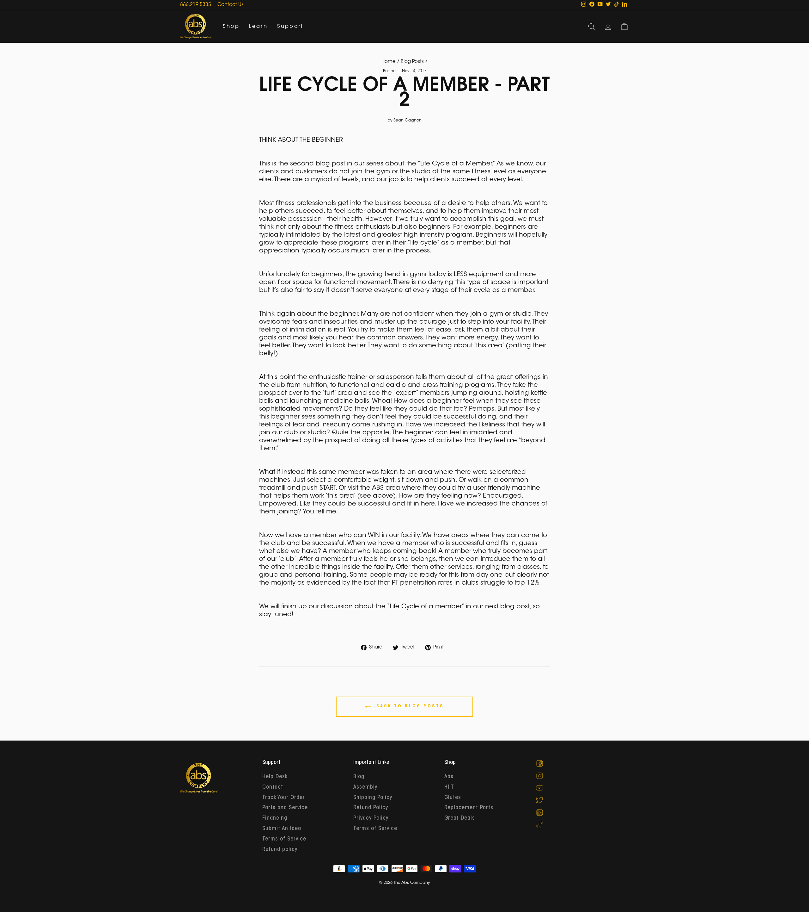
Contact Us (230, 5)
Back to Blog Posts (409, 706)
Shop (231, 26)
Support (290, 26)
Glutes (452, 798)
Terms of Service (284, 839)
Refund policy (279, 850)
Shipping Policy (372, 798)
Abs (448, 777)
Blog (358, 777)
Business (391, 71)
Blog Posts (412, 61)
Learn (258, 26)
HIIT (449, 787)
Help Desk (275, 777)
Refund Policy (370, 808)
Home (388, 61)
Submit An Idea (281, 829)
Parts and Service (285, 808)
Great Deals (459, 818)
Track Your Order (283, 798)
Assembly (365, 787)
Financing (274, 818)
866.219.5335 (195, 5)
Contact (272, 787)
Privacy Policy (370, 818)
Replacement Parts (468, 808)
